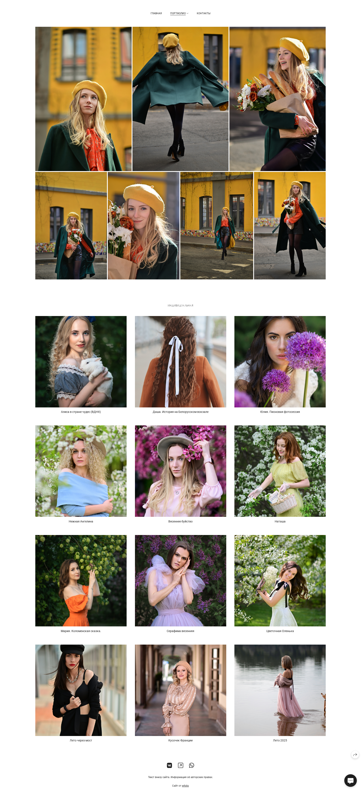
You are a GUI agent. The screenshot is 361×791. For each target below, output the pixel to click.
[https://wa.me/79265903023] (191, 765)
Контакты (203, 13)
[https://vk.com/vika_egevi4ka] (169, 765)
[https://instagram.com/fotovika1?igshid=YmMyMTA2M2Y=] (180, 765)
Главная (156, 13)
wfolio (185, 785)
